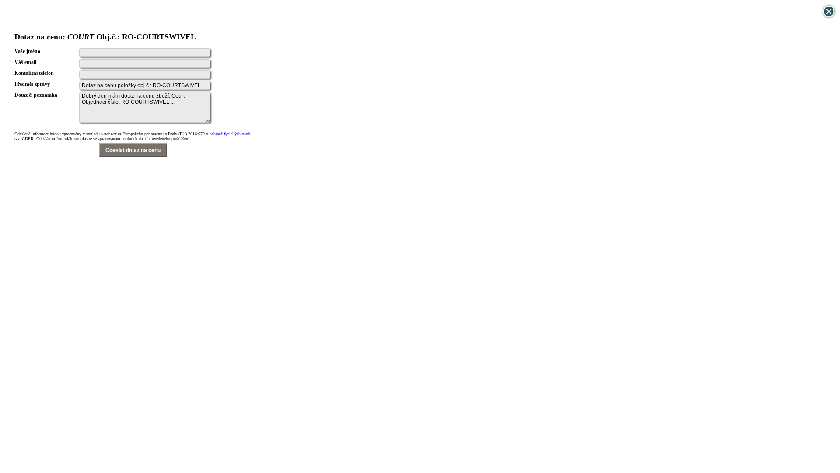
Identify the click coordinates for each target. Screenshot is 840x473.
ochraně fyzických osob (230, 133)
